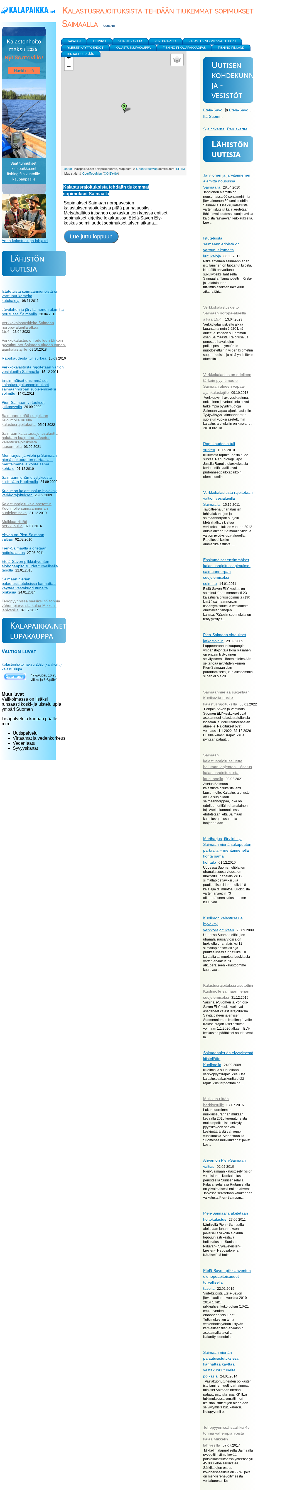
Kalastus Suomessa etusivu (212, 41)
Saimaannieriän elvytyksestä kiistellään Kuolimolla (27, 479)
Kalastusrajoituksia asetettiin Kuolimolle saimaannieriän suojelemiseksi (228, 991)
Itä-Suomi (211, 116)
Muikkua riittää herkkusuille (14, 523)
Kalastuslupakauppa (133, 47)
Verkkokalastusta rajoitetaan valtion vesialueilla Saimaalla (228, 498)
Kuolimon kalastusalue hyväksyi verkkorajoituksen (29, 492)
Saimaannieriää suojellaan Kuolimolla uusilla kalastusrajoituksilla (226, 698)
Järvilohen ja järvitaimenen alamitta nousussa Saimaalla (226, 181)
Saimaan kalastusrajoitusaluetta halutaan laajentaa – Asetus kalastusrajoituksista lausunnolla (227, 767)
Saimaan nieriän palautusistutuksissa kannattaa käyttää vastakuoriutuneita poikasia (221, 1364)
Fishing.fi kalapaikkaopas (184, 47)
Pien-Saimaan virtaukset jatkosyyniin (23, 404)
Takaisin (74, 41)
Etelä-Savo (212, 110)
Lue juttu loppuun (91, 236)
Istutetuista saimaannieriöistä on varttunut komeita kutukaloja (30, 296)
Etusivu (99, 41)
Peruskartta (237, 129)
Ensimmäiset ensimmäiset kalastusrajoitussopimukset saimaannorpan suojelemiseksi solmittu (226, 572)
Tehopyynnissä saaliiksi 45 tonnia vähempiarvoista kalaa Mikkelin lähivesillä (31, 605)
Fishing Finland (231, 47)
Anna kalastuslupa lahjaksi (25, 240)
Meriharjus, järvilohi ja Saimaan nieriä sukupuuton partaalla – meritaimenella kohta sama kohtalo (227, 850)
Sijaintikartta (214, 129)
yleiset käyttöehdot (85, 47)
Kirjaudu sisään (80, 54)
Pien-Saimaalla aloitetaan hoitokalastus (24, 550)
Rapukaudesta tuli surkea (24, 358)
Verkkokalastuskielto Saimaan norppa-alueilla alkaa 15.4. (224, 313)
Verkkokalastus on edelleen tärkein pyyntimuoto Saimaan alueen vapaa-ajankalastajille (34, 344)
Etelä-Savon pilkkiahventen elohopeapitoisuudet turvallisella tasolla (30, 565)
